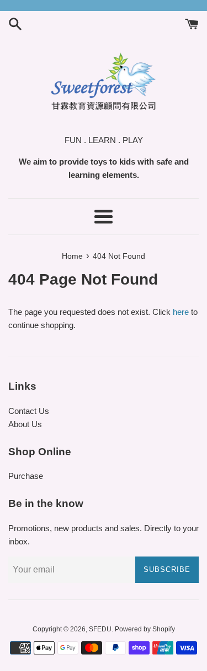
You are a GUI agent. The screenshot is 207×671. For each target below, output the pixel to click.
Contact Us (28, 411)
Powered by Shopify (145, 629)
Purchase (25, 476)
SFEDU (100, 629)
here (181, 312)
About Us (25, 424)
